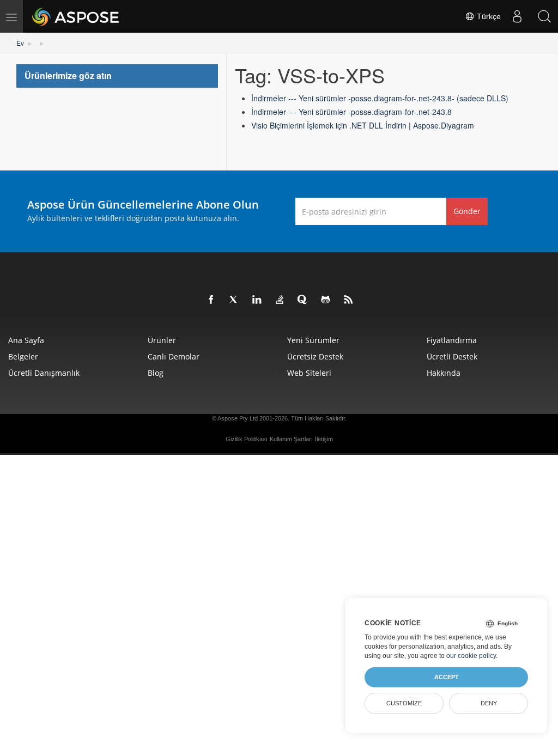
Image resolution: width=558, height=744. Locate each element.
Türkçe (488, 16)
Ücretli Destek (452, 356)
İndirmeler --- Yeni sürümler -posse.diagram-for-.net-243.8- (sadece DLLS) (379, 98)
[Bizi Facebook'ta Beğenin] (211, 300)
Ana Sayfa (26, 340)
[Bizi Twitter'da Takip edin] (234, 300)
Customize (404, 703)
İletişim (324, 439)
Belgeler (23, 356)
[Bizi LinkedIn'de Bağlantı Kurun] (257, 300)
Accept (446, 677)
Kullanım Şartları (291, 439)
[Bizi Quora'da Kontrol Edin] (303, 300)
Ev (20, 42)
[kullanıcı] (517, 16)
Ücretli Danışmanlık (44, 373)
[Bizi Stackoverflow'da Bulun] (280, 300)
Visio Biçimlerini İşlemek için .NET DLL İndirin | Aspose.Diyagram (362, 125)
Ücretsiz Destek (315, 356)
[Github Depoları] (326, 300)
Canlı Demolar (173, 356)
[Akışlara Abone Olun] (349, 300)
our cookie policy (471, 656)
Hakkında (443, 373)
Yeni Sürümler (313, 340)
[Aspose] (76, 16)
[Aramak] (544, 16)
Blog (155, 373)
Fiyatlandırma (452, 340)
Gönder (467, 211)
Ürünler (162, 340)
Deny (489, 703)
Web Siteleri (309, 373)
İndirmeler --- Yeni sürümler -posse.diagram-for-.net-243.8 (351, 111)
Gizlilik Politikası (247, 439)
